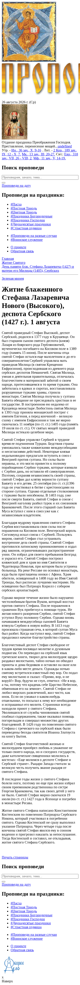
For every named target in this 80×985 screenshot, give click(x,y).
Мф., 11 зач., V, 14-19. (49, 158)
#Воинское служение (27, 240)
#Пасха (16, 204)
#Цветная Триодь (24, 212)
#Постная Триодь (24, 208)
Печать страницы (15, 857)
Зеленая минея (13, 278)
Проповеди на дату (16, 185)
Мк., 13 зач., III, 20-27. (38, 154)
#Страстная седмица (26, 228)
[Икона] (14, 138)
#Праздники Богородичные (31, 216)
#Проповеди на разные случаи (34, 236)
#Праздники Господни (28, 220)
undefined (65, 146)
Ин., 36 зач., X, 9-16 (26, 150)
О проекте (18, 247)
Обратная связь (22, 251)
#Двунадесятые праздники (31, 224)
